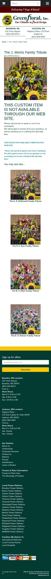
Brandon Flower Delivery (12, 488)
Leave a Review (9, 465)
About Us (6, 446)
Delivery (5, 457)
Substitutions (7, 462)
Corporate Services (10, 451)
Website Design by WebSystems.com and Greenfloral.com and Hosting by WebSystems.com (36, 573)
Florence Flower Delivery (13, 499)
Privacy (5, 459)
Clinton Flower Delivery (12, 496)
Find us (5, 389)
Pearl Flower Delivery (11, 515)
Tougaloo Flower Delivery (13, 529)
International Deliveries (12, 540)
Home (4, 42)
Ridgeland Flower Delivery (13, 526)
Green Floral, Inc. (25, 20)
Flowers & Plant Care (11, 473)
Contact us (6, 454)
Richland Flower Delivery (12, 523)
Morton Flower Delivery (12, 512)
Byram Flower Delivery (11, 491)
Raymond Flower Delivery (13, 521)
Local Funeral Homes (11, 542)
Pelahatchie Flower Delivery (14, 518)
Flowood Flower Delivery (12, 502)
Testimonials (7, 449)
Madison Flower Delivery (12, 510)
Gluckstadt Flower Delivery (13, 504)
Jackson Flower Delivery (12, 507)
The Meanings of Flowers (13, 476)
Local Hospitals (8, 545)
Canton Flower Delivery (12, 493)
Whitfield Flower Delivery (12, 531)
